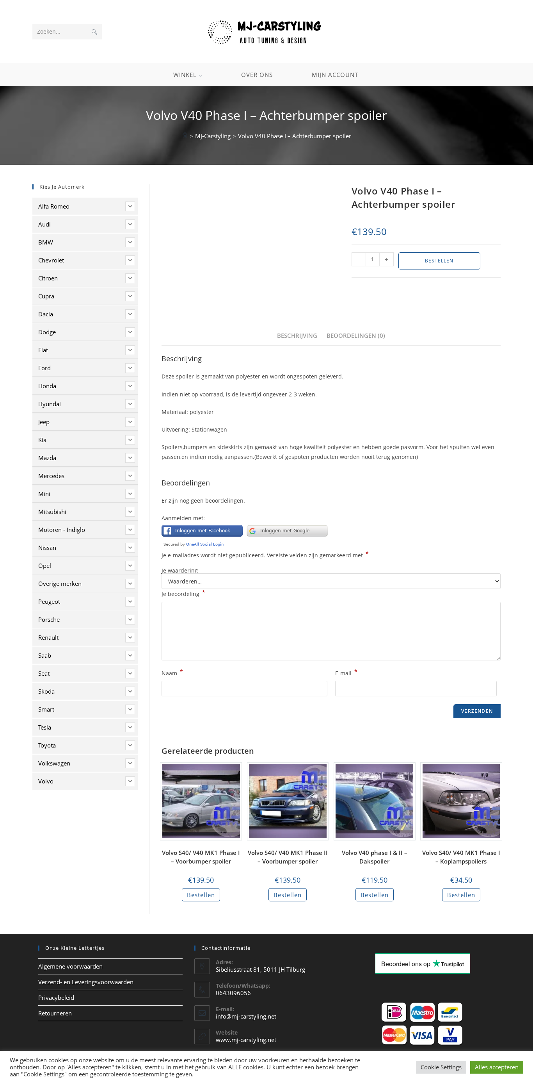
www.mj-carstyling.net (246, 1040)
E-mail (346, 672)
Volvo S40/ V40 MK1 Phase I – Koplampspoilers (461, 857)
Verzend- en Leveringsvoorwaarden (85, 982)
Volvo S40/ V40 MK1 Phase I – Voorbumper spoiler (201, 857)
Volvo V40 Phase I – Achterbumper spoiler (294, 136)
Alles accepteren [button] (497, 1067)
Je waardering (180, 570)
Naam (172, 672)
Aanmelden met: (183, 518)
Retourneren (55, 1013)
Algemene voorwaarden (70, 966)
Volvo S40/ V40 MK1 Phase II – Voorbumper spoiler (288, 857)
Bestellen (439, 260)
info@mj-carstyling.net (246, 1016)
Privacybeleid (56, 997)
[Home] (185, 136)
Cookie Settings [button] (441, 1067)
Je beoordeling (183, 593)
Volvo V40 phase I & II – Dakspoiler (374, 857)
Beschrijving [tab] (297, 335)
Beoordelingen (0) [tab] (356, 335)
